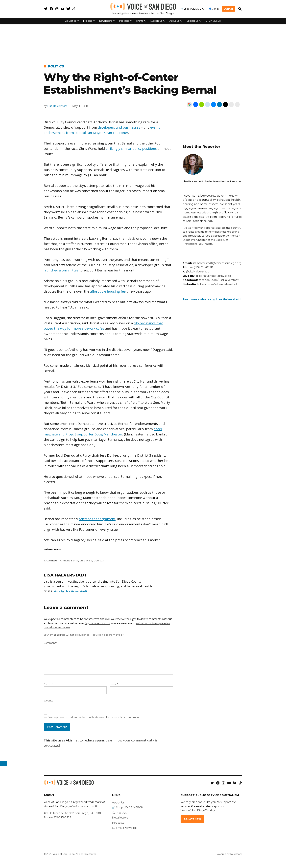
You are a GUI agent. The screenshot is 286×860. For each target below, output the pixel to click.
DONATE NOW (192, 819)
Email (114, 684)
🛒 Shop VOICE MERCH (192, 8)
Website (48, 700)
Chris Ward (86, 560)
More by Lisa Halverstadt (70, 591)
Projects (87, 20)
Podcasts (124, 20)
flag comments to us (97, 623)
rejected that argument (97, 519)
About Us (174, 20)
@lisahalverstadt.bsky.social (214, 275)
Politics (56, 66)
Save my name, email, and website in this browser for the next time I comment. (94, 717)
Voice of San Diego (193, 810)
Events (139, 20)
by (212, 299)
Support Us (156, 20)
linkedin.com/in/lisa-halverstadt (217, 284)
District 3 (99, 560)
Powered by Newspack (228, 854)
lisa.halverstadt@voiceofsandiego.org (216, 263)
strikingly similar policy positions (131, 148)
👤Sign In (214, 8)
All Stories (70, 20)
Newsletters (105, 20)
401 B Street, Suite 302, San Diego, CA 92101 (72, 813)
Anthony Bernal (69, 560)
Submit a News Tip (124, 827)
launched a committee (61, 270)
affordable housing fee (108, 291)
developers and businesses (119, 127)
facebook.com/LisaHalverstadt (219, 280)
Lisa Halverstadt (57, 106)
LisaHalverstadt (199, 271)
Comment (50, 642)
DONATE (229, 8)
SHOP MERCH (213, 20)
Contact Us (192, 20)
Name (48, 684)
